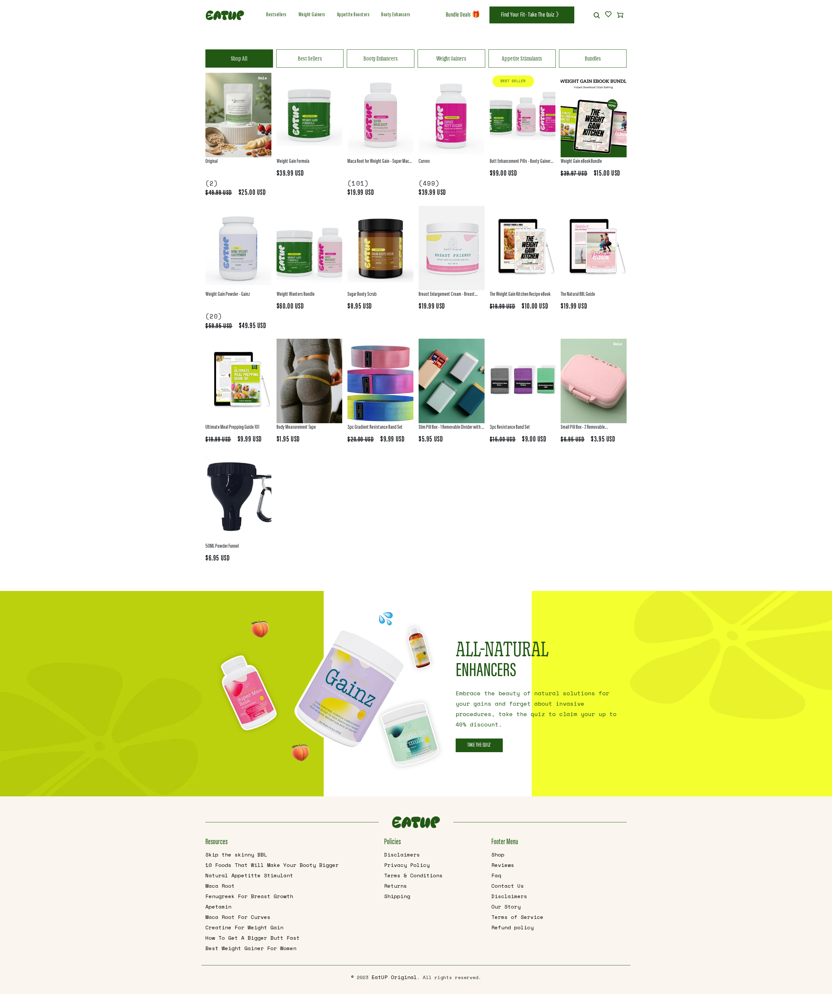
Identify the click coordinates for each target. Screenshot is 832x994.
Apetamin (218, 906)
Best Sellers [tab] (310, 58)
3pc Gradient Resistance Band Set (375, 427)
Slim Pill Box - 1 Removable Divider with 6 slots (451, 428)
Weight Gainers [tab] (451, 58)
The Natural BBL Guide (578, 294)
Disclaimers (402, 854)
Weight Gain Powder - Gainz (227, 294)
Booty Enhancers (395, 15)
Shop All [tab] (239, 58)
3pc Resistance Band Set (510, 427)
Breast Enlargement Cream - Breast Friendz (447, 295)
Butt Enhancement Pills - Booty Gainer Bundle (520, 162)
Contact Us (507, 886)
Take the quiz (479, 745)
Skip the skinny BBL (236, 854)
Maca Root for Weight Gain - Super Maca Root (379, 162)
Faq (496, 875)
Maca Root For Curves (237, 917)
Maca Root (220, 886)
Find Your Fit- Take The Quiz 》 (532, 15)
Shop (497, 854)
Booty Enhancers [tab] (380, 58)
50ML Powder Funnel (222, 546)
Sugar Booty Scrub (362, 294)
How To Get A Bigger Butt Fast (252, 938)
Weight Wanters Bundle (296, 294)
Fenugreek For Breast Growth (249, 896)
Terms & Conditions (413, 875)
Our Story (506, 906)
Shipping (397, 896)
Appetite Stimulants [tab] (522, 58)
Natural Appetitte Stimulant (249, 875)
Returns (395, 886)
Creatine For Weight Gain (244, 927)
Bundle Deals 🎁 (463, 15)
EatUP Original (394, 977)
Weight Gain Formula (293, 161)
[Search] (596, 14)
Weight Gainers (311, 15)
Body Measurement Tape (296, 427)
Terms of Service (517, 917)
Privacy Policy (407, 865)
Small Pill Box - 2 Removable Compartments (583, 428)
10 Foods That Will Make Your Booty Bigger (272, 865)
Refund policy (512, 927)
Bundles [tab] (593, 58)
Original (211, 161)
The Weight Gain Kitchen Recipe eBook (520, 294)
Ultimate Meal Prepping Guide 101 (232, 427)
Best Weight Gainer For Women (250, 948)
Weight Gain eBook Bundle (581, 161)
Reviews (502, 865)
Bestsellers (276, 15)
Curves (424, 161)
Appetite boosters (353, 15)
